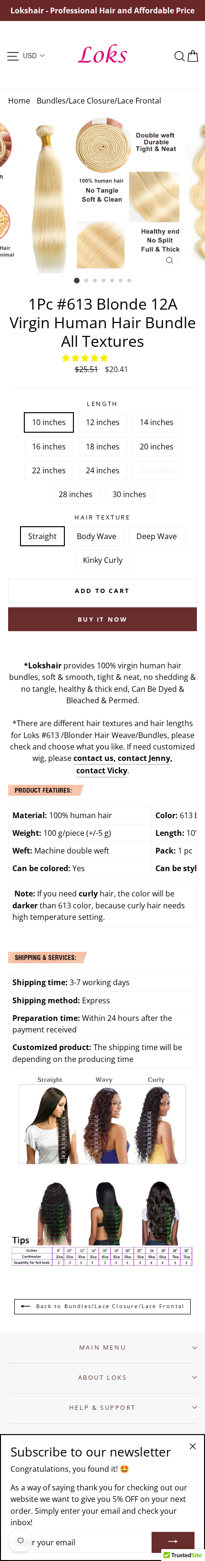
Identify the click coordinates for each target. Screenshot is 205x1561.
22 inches (49, 470)
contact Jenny (144, 758)
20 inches (157, 446)
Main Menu (102, 1347)
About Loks (102, 1377)
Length (102, 403)
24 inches (103, 470)
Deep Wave (156, 536)
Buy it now (103, 619)
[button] (86, 358)
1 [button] (77, 280)
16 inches (49, 446)
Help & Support (102, 1407)
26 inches (157, 470)
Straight (42, 536)
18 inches (103, 446)
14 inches (157, 422)
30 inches (129, 494)
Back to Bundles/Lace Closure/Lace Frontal (109, 1306)
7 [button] (129, 281)
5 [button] (112, 281)
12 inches (103, 422)
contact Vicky (101, 770)
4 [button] (104, 281)
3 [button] (95, 281)
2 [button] (86, 281)
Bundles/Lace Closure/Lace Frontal (99, 100)
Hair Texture (102, 517)
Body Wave (96, 536)
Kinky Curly (103, 560)
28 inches (75, 494)
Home (19, 100)
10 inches (49, 422)
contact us (93, 758)
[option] (102, 10)
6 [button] (121, 281)
